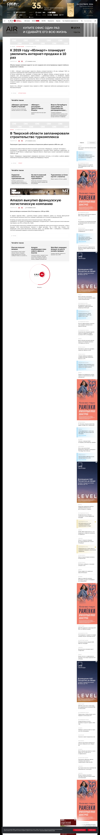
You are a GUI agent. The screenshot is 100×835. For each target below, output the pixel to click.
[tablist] (87, 142)
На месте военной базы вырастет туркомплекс (38, 176)
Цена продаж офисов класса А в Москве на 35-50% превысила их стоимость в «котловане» (86, 156)
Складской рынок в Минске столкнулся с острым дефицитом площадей (86, 516)
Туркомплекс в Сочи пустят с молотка (59, 176)
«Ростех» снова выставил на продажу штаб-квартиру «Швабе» (87, 441)
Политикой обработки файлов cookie (47, 830)
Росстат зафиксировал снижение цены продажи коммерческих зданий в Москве (86, 325)
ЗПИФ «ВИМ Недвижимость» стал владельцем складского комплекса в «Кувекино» (86, 533)
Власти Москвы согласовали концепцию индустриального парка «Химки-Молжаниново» (86, 298)
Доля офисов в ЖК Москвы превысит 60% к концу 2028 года (87, 215)
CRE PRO (44, 20)
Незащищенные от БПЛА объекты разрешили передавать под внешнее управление (87, 550)
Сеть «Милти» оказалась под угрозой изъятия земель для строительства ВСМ (85, 238)
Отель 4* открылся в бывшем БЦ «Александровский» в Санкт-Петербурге (86, 541)
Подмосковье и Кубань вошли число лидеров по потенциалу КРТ (86, 715)
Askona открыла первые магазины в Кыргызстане (86, 557)
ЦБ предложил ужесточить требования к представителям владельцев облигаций (85, 306)
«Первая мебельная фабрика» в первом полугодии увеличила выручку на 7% (85, 357)
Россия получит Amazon (18, 248)
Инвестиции (81, 626)
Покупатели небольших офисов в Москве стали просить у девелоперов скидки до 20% (85, 761)
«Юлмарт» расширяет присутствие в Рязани (37, 107)
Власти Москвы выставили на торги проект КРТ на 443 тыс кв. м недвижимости (86, 752)
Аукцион (80, 439)
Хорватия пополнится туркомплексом (17, 176)
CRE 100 (34, 20)
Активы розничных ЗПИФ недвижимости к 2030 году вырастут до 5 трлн (84, 315)
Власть (80, 504)
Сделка (80, 429)
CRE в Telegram (82, 159)
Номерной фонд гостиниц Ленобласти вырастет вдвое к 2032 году (86, 723)
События (80, 538)
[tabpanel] (87, 489)
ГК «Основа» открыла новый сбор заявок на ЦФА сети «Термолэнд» (86, 424)
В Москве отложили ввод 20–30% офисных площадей (86, 642)
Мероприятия (51, 20)
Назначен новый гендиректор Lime (86, 736)
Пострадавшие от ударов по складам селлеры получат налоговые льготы (87, 635)
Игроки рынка (81, 228)
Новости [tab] (82, 142)
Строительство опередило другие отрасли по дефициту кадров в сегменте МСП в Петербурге (86, 333)
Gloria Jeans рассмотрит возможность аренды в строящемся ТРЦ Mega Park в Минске (86, 449)
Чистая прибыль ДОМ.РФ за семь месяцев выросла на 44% (86, 457)
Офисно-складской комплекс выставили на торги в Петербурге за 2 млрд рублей (86, 580)
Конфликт (81, 235)
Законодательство (83, 303)
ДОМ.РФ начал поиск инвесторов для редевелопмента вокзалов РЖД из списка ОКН (86, 707)
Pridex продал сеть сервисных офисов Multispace (85, 572)
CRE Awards (27, 20)
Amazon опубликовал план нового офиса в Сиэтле (38, 250)
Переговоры (81, 446)
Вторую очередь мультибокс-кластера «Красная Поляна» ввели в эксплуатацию (86, 776)
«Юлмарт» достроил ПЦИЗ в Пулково (19, 105)
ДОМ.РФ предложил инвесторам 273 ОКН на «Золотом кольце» (87, 628)
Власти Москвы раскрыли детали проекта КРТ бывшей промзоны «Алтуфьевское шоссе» (86, 342)
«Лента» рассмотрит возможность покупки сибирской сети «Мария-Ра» (86, 744)
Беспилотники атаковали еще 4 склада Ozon (85, 650)
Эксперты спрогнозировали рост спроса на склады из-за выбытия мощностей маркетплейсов (86, 366)
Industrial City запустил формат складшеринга (85, 230)
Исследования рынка (83, 163)
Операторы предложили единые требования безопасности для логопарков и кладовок (86, 508)
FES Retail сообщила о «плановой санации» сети (86, 564)
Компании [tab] (92, 142)
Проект (80, 219)
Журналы (58, 20)
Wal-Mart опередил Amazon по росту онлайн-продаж (59, 249)
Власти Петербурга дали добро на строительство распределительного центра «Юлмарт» (59, 107)
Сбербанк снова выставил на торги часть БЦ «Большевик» (86, 730)
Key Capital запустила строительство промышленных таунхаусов (87, 768)
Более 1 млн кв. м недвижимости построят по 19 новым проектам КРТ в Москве (87, 657)
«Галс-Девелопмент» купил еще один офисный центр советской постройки (86, 432)
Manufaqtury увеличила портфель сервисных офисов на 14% (86, 349)
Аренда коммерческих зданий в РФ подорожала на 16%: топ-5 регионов (85, 166)
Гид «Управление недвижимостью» (70, 20)
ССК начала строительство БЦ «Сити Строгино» (87, 148)
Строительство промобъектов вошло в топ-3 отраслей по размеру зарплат (87, 825)
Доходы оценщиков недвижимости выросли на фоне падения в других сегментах (86, 248)
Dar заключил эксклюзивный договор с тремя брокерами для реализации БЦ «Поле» (87, 223)
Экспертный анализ (83, 362)
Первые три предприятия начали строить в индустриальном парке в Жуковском (86, 376)
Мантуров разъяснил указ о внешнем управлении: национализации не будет (84, 525)
